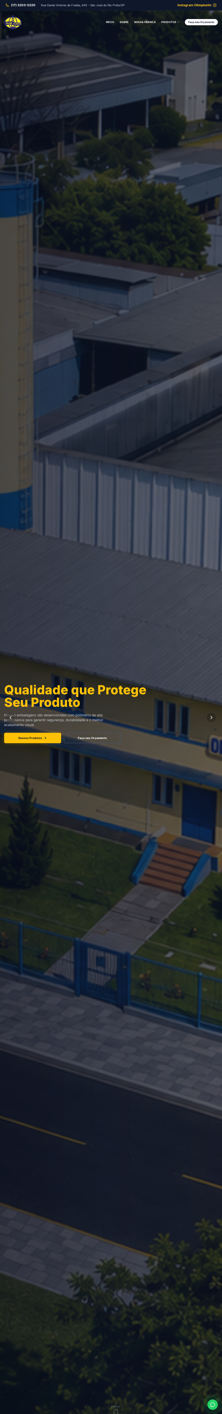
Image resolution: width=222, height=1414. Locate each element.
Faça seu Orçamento (201, 22)
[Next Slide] (211, 718)
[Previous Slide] (11, 718)
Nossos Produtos (30, 733)
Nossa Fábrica (145, 22)
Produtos (168, 22)
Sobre (124, 22)
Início (110, 22)
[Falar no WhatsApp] (212, 1404)
